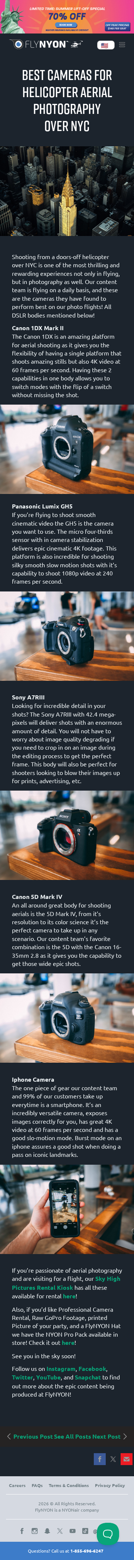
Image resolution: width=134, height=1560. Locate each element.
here (69, 1296)
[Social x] (61, 1531)
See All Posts (72, 1436)
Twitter (22, 1377)
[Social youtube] (74, 1531)
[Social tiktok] (86, 1531)
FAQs (37, 1485)
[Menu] (122, 45)
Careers (17, 1485)
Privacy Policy (110, 1485)
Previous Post (32, 1436)
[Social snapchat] (48, 1531)
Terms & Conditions (69, 1485)
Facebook (92, 1368)
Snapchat (88, 1377)
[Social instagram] (36, 1531)
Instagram (61, 1368)
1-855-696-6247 (86, 1551)
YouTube (48, 1377)
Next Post (107, 1436)
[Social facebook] (23, 1531)
